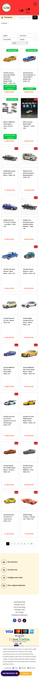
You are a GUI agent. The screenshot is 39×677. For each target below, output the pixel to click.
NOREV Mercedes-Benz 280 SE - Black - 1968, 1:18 (9, 173)
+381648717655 (19, 610)
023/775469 (19, 612)
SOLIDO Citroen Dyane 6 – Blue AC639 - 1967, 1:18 (29, 271)
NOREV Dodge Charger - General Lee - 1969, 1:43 (29, 517)
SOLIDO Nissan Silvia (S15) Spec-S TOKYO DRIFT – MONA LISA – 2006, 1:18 (29, 77)
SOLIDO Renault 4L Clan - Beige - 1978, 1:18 (9, 321)
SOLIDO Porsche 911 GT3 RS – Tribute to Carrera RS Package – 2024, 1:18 (9, 421)
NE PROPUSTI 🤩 (10, 673)
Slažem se (26, 673)
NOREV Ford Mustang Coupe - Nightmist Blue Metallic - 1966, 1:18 (28, 224)
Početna (4, 23)
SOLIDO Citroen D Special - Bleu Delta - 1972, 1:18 (9, 271)
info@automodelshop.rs (19, 615)
